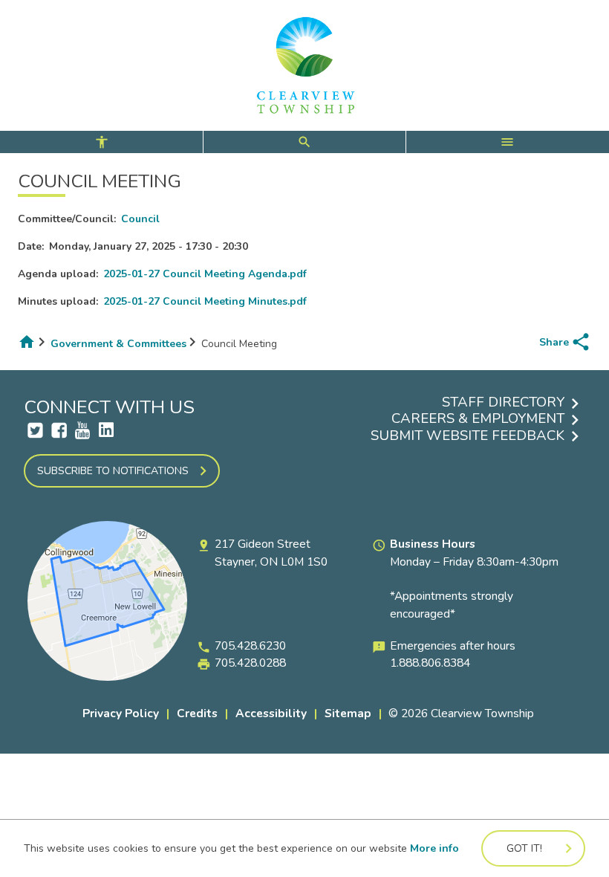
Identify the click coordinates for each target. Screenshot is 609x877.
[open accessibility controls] (101, 142)
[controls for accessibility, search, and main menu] (304, 142)
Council (140, 219)
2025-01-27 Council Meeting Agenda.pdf (205, 274)
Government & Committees (118, 344)
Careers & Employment (477, 418)
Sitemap (348, 713)
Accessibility (271, 713)
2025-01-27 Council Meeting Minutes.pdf (205, 301)
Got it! (524, 848)
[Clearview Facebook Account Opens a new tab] (59, 430)
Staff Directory (503, 402)
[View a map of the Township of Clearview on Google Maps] (107, 677)
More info (434, 848)
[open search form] (304, 142)
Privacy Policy (120, 713)
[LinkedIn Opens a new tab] (106, 430)
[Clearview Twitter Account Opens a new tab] (35, 430)
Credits (197, 713)
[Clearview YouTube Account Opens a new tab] (83, 430)
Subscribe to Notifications (113, 471)
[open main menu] (507, 142)
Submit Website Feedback (467, 435)
